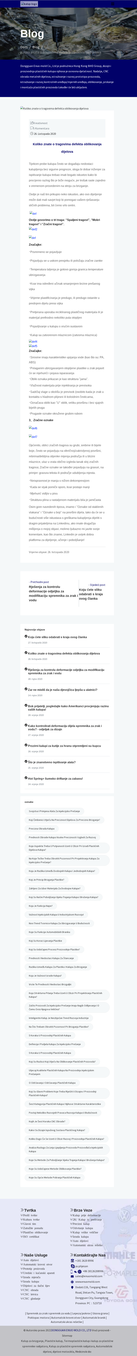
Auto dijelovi (80, 1240)
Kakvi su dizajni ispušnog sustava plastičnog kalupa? (57, 1130)
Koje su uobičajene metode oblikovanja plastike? (55, 1168)
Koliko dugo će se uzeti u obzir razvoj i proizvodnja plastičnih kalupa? (66, 1138)
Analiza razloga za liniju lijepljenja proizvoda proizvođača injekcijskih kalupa (66, 1149)
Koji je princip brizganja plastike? (46, 879)
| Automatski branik (93, 1317)
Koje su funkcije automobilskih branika (49, 932)
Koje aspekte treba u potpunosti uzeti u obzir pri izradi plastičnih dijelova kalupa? (64, 847)
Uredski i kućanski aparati (39, 1272)
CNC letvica (30, 1294)
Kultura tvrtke (31, 1219)
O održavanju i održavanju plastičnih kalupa (52, 1082)
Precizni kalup (81, 1223)
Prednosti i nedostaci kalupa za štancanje (51, 958)
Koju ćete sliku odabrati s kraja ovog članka (91, 594)
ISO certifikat (31, 1236)
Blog (36, 47)
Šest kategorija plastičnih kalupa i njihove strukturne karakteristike (65, 1104)
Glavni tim (29, 1223)
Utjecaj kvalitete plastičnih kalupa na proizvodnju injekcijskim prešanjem (61, 1072)
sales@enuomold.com (88, 1276)
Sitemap (67, 1335)
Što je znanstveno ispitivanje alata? (52, 762)
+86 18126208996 (93, 1271)
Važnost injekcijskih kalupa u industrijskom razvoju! (56, 914)
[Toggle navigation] (113, 4)
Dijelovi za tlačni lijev (36, 1285)
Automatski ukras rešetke (88, 1245)
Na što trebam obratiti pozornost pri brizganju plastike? (59, 1026)
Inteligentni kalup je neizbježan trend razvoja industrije (59, 1018)
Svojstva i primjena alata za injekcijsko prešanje (54, 811)
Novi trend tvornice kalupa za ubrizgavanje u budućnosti (59, 923)
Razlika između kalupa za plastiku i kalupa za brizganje (58, 966)
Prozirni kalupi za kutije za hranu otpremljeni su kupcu (64, 745)
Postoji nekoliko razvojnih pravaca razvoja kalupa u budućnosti (63, 1112)
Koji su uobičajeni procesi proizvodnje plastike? (54, 949)
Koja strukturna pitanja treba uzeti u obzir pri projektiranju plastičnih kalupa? (65, 994)
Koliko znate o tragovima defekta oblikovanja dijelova (60, 52)
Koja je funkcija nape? (41, 905)
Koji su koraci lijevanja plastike (45, 940)
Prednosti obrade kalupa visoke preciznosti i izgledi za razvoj (62, 837)
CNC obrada (30, 1289)
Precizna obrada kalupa (41, 828)
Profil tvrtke (30, 1215)
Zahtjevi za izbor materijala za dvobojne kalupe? (54, 888)
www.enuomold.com (87, 1281)
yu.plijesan (81, 1266)
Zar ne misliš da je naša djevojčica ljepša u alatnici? (62, 689)
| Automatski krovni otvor (65, 1317)
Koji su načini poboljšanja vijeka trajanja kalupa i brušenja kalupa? (63, 897)
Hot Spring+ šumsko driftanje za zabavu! (55, 778)
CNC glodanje (31, 1298)
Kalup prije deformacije (87, 1215)
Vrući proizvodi (100, 1330)
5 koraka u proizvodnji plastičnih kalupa (50, 1035)
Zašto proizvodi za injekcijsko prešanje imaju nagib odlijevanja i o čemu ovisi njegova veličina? (64, 1007)
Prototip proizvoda (34, 1268)
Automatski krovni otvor (37, 1264)
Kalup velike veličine (85, 1232)
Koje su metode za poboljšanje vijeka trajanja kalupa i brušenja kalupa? (67, 1160)
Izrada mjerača (31, 1277)
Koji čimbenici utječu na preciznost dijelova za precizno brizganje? (64, 819)
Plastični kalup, (54, 1341)
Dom (24, 47)
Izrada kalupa (81, 1236)
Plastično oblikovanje (35, 1232)
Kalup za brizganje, (32, 1341)
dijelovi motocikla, (64, 1351)
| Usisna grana (99, 1313)
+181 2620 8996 (84, 1260)
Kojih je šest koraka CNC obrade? (47, 1121)
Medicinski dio (83, 1351)
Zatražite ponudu (33, 1227)
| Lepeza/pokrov (80, 1313)
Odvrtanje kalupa (83, 1227)
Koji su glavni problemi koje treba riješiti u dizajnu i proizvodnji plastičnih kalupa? (62, 1093)
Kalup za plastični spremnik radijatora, (72, 1346)
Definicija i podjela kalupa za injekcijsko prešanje (55, 1044)
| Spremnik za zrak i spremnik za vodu (47, 1313)
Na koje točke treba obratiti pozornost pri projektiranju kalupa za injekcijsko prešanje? (64, 860)
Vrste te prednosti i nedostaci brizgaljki (50, 984)
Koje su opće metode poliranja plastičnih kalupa (54, 1177)
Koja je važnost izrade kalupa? (45, 975)
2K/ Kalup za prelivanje (87, 1219)
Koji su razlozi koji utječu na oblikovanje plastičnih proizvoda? (62, 1061)
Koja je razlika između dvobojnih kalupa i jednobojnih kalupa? (62, 871)
